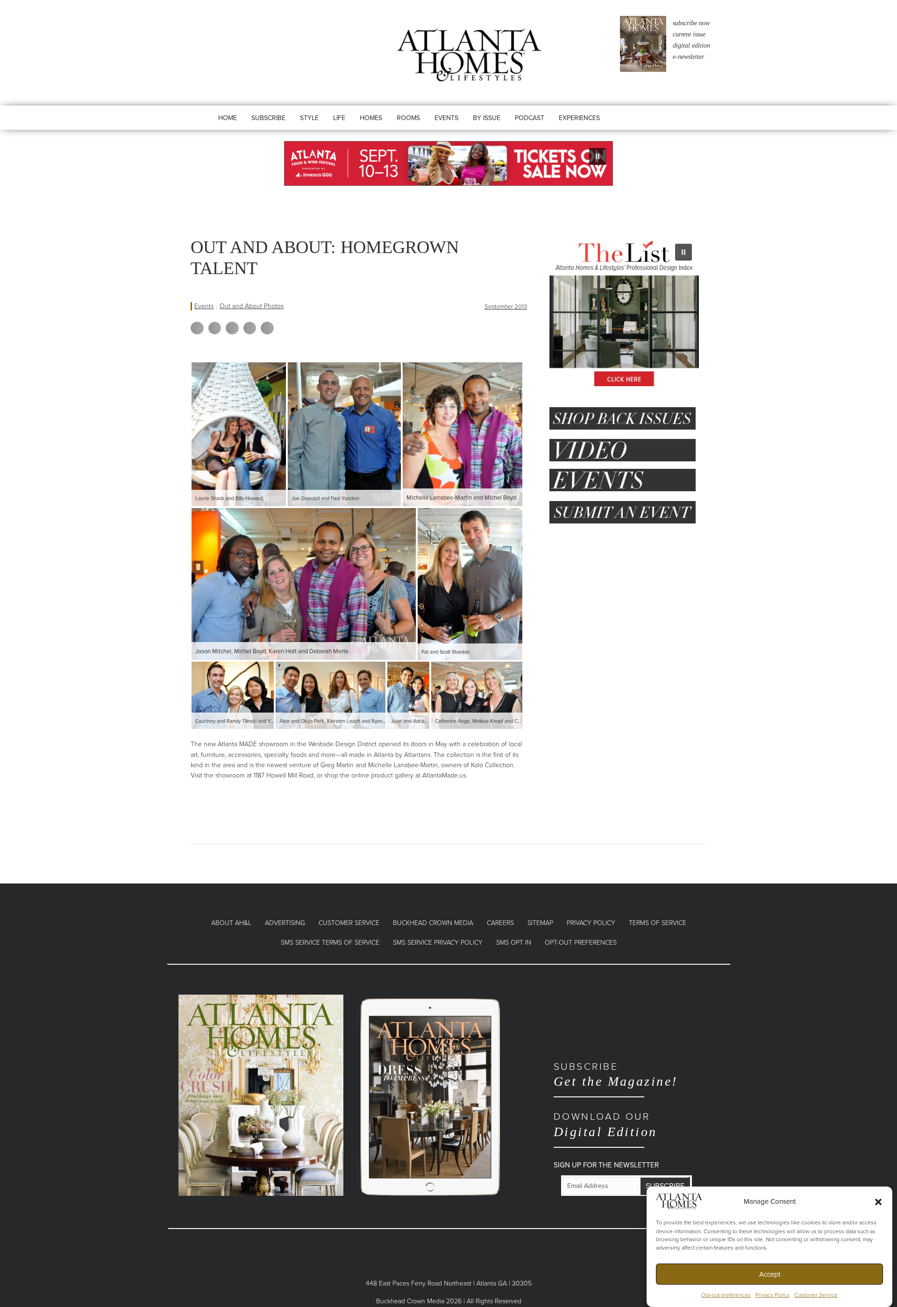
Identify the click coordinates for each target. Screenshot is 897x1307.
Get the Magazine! (616, 1074)
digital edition (691, 45)
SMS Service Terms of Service (330, 943)
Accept (769, 1274)
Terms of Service (657, 923)
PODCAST (529, 118)
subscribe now (691, 23)
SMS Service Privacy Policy (438, 943)
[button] (878, 1201)
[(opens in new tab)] (261, 1095)
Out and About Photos (252, 306)
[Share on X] (214, 328)
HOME (227, 118)
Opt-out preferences (726, 1295)
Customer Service (816, 1295)
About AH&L (231, 923)
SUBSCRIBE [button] (268, 118)
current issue (689, 34)
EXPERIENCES (579, 118)
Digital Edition (605, 1124)
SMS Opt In (513, 943)
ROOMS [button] (408, 118)
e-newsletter (688, 56)
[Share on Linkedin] (232, 328)
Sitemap (540, 923)
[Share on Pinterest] (249, 328)
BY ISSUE (486, 118)
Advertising (285, 923)
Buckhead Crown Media (433, 923)
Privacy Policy (772, 1295)
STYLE (309, 118)
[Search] (636, 127)
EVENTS (446, 118)
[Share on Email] (267, 328)
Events (204, 306)
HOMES (371, 118)
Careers (500, 923)
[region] (448, 163)
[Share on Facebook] (197, 328)
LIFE (339, 118)
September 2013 (505, 307)
